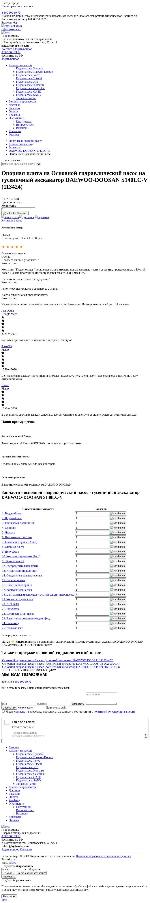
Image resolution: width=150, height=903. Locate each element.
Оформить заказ (11, 29)
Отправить (78, 703)
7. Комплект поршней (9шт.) (19, 542)
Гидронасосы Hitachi (29, 78)
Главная (14, 747)
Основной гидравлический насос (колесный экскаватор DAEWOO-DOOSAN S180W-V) (57, 660)
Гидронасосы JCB (27, 81)
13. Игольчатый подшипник (19, 570)
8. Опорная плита (13, 546)
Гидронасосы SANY (29, 94)
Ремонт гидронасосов (22, 101)
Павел (5, 385)
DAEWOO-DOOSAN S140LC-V (29, 150)
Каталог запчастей (20, 65)
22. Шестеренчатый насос (18, 613)
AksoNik (6, 346)
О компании (16, 118)
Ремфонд (14, 114)
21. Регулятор (10, 608)
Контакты (7, 49)
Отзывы (14, 134)
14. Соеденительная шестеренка (22, 575)
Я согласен (9, 896)
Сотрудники (23, 121)
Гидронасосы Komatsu (30, 84)
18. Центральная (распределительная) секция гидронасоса (38, 594)
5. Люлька (8, 532)
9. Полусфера (10, 551)
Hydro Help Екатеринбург (25, 140)
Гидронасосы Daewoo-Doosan (34, 71)
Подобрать (9, 876)
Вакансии (22, 127)
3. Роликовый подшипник (18, 523)
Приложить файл (56, 707)
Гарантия (14, 108)
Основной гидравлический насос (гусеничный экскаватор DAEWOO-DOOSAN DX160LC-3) (61, 666)
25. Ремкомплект (12, 628)
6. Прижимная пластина (17, 537)
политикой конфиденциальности (114, 711)
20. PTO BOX (10, 604)
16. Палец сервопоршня (17, 585)
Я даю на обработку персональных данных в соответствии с (70, 711)
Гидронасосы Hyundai (29, 68)
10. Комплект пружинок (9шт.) (21, 556)
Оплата (13, 111)
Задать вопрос (23, 49)
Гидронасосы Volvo (28, 75)
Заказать (22, 213)
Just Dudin (7, 310)
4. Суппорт (9, 527)
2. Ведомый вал (12, 518)
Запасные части (26, 98)
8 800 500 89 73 (10, 12)
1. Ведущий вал (12, 513)
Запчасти (14, 147)
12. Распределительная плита (20, 565)
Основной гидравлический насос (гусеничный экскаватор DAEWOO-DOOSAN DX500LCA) (60, 663)
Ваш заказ (15, 25)
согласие (19, 711)
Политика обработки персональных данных (103, 856)
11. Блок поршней (13, 561)
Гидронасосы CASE (28, 91)
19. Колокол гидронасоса (17, 599)
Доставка (14, 104)
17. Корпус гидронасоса (17, 589)
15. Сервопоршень (13, 580)
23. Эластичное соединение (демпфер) (26, 618)
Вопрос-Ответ (25, 124)
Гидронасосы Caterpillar (30, 88)
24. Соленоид (10, 623)
